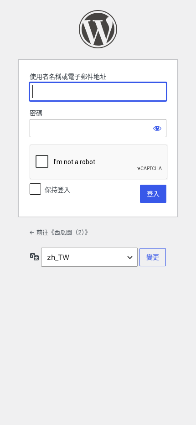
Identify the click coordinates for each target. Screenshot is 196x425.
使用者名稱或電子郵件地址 (68, 76)
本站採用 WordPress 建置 (98, 29)
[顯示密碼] (157, 128)
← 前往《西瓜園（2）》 (60, 232)
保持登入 (57, 189)
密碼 (36, 113)
